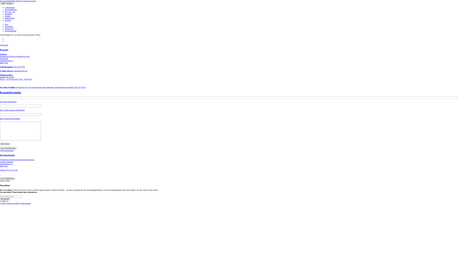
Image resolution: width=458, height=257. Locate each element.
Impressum (13, 201)
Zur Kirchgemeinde (7, 178)
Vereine (7, 16)
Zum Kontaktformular (8, 148)
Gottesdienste (10, 8)
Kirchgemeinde (10, 31)
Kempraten (9, 27)
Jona (6, 24)
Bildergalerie (9, 18)
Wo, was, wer (10, 12)
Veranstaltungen (11, 10)
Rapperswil (9, 29)
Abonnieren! (5, 199)
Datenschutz (23, 201)
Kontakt (8, 20)
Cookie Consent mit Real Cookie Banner (15, 203)
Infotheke (8, 14)
